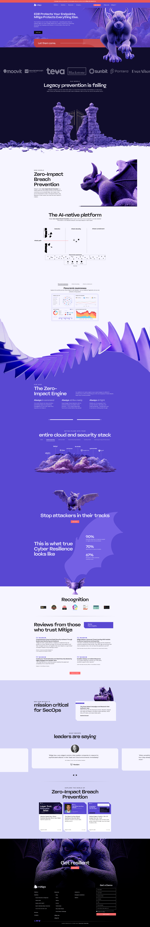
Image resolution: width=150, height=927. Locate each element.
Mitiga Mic (56, 918)
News (57, 897)
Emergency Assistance (79, 894)
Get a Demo (97, 5)
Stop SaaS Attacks (60, 908)
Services (36, 912)
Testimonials (58, 906)
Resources (56, 892)
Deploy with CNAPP (39, 903)
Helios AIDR (38, 900)
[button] (56, 5)
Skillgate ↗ (113, 5)
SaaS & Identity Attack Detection (42, 906)
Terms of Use (81, 923)
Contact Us (77, 892)
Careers (76, 897)
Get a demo (75, 521)
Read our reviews (75, 673)
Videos (57, 900)
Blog (57, 894)
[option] (67, 756)
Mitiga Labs (106, 5)
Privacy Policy (86, 923)
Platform (36, 892)
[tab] (63, 284)
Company (36, 915)
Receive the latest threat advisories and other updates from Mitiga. (106, 911)
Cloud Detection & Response (41, 897)
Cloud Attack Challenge (61, 911)
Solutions (36, 894)
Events (57, 903)
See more (38, 718)
